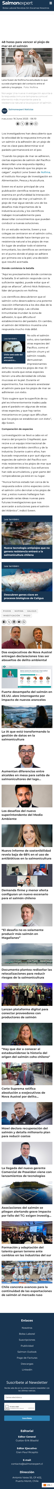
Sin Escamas (32, 8)
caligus (31, 611)
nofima (19, 611)
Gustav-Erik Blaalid (27, 1440)
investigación (11, 615)
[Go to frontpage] (23, 3)
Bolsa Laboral (9, 8)
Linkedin (27, 1370)
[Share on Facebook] (18, 124)
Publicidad (27, 1346)
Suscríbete (27, 1418)
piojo (27, 615)
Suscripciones (27, 1340)
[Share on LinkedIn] (27, 124)
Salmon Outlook (27, 1352)
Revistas (21, 8)
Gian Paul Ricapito (27, 1452)
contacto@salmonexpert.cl (27, 1463)
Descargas (27, 1364)
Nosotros (44, 8)
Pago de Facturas (27, 1358)
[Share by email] (31, 124)
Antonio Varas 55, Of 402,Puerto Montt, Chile (27, 1479)
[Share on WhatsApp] (36, 124)
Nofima (45, 172)
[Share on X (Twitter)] (22, 124)
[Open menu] (51, 3)
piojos (7, 611)
